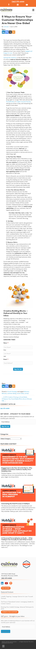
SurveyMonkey (10, 101)
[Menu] (33, 10)
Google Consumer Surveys (23, 101)
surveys (27, 393)
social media (20, 393)
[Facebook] (6, 32)
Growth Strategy (12, 391)
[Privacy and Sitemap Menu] (3, 646)
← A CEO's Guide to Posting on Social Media (14, 397)
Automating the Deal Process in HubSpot (15, 504)
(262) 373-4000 (18, 2)
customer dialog (11, 393)
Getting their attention (9, 57)
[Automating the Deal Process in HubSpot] (18, 492)
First (5, 350)
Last (5, 356)
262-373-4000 (4, 408)
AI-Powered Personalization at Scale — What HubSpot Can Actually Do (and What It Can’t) (16, 539)
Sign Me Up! (18, 369)
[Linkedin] (3, 32)
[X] (10, 32)
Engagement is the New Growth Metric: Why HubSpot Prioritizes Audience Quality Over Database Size (16, 469)
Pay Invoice (6, 588)
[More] (13, 32)
